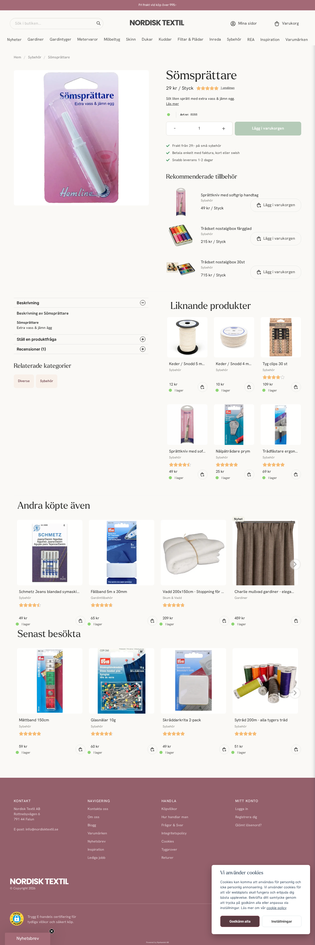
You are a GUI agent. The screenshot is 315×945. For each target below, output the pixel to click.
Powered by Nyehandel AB (157, 943)
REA (250, 40)
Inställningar (281, 921)
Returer (167, 858)
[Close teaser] (51, 931)
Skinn (131, 40)
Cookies (167, 842)
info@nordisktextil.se (42, 829)
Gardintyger (60, 40)
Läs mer (172, 104)
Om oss (93, 817)
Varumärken (296, 40)
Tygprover (169, 850)
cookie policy (276, 908)
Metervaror (87, 40)
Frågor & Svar (172, 825)
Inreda (215, 40)
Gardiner (36, 40)
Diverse (24, 381)
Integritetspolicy (174, 833)
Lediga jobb (96, 858)
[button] (98, 23)
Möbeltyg (112, 40)
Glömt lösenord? (248, 825)
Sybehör (234, 40)
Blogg (92, 825)
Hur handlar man (174, 817)
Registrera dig (246, 817)
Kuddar (165, 40)
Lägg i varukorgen (279, 205)
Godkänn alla (240, 921)
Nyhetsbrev (97, 842)
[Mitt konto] (244, 24)
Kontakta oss (98, 809)
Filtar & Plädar (191, 40)
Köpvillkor (169, 809)
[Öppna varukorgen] (287, 24)
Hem (17, 57)
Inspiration (270, 40)
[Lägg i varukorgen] (202, 387)
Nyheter (14, 40)
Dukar (147, 40)
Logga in (241, 809)
